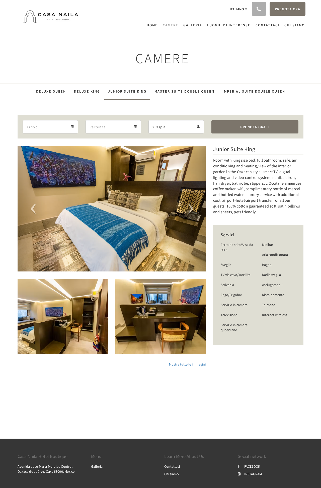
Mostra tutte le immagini (187, 364)
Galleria (97, 466)
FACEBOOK (252, 466)
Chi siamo (171, 474)
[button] (32, 208)
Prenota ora (253, 127)
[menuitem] (153, 25)
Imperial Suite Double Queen (253, 91)
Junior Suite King (127, 91)
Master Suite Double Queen (184, 91)
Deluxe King (87, 91)
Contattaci (172, 466)
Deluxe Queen (51, 91)
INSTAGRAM (253, 474)
